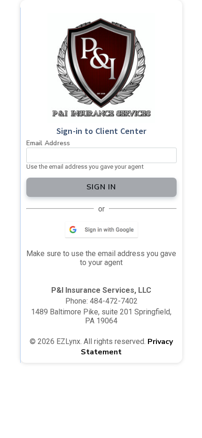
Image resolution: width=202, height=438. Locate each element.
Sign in (101, 187)
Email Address (48, 143)
